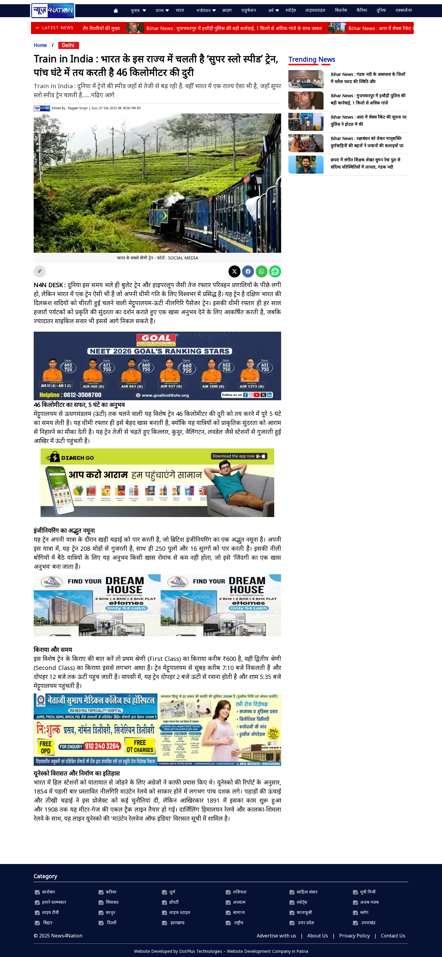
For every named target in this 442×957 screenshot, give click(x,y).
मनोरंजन (204, 10)
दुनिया (381, 10)
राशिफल (239, 892)
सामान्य (238, 912)
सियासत (110, 902)
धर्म (272, 10)
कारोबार (47, 892)
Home (40, 45)
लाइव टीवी (49, 912)
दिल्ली (110, 922)
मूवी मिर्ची (367, 892)
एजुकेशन (248, 10)
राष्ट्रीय (237, 922)
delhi (68, 45)
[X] (235, 271)
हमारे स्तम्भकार (53, 902)
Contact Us (393, 935)
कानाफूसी (303, 912)
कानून (109, 912)
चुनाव (136, 10)
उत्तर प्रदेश (304, 922)
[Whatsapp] (262, 271)
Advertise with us (276, 935)
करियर (109, 892)
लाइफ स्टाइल (178, 912)
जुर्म (171, 892)
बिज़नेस (341, 10)
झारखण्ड (176, 922)
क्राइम (227, 10)
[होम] (52, 10)
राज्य (160, 10)
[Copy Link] (40, 271)
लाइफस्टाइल (315, 10)
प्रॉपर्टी (173, 902)
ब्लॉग (363, 912)
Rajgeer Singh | (79, 108)
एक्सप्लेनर (404, 10)
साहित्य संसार (306, 892)
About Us (317, 935)
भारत (180, 10)
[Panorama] (157, 610)
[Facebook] (248, 271)
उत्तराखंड (367, 922)
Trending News (311, 58)
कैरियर (362, 10)
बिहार (46, 922)
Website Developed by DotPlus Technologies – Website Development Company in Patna (221, 951)
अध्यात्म (238, 902)
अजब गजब (368, 902)
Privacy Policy (354, 935)
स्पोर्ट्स (291, 10)
